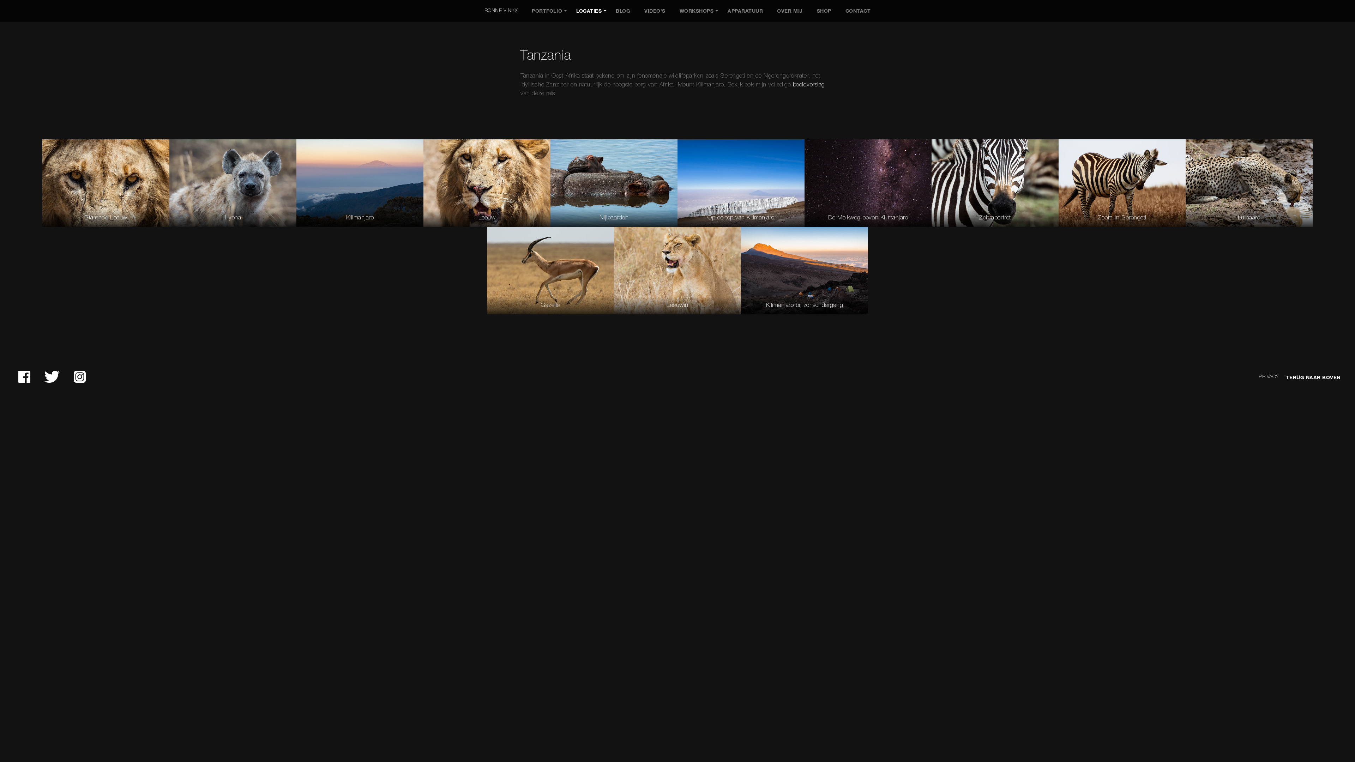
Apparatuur (745, 11)
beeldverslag (809, 84)
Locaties (589, 11)
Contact (858, 11)
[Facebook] (24, 376)
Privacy (1269, 377)
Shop (824, 11)
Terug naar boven (1313, 377)
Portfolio (547, 11)
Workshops (697, 11)
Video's (655, 11)
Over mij (789, 11)
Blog (623, 11)
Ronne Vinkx (501, 10)
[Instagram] (79, 376)
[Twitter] (52, 376)
